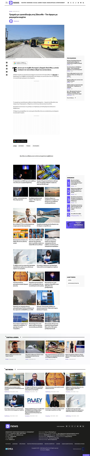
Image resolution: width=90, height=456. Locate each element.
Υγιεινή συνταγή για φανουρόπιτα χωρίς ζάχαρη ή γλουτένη (20, 284)
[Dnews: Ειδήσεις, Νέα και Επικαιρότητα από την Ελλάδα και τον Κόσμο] (14, 2)
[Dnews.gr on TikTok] (76, 3)
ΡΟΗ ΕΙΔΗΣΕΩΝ (71, 58)
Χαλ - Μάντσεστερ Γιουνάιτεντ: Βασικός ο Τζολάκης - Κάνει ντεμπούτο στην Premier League (74, 92)
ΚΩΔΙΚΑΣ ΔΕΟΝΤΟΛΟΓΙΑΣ (67, 443)
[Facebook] (7, 62)
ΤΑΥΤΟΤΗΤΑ (8, 443)
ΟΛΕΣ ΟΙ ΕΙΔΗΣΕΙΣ (60, 426)
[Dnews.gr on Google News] (78, 3)
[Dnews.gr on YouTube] (81, 3)
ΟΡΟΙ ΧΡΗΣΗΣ (22, 443)
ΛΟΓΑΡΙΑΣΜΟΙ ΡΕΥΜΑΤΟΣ (73, 283)
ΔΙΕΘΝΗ (40, 2)
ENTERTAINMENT (60, 2)
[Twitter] (7, 65)
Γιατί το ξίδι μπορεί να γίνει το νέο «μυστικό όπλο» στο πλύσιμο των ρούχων (75, 75)
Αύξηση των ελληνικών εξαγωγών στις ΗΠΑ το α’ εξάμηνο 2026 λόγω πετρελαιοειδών (75, 388)
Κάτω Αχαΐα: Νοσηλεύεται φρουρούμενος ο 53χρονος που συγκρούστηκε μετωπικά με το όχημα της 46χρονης (54, 356)
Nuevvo (47, 449)
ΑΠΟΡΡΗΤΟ (86, 455)
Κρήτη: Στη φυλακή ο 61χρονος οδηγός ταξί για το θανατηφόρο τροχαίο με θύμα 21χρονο (74, 356)
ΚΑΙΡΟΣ (69, 280)
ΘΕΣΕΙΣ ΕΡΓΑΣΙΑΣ (51, 2)
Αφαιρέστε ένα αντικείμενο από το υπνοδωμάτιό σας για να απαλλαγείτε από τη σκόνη (36, 284)
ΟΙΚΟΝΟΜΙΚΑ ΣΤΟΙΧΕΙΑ (79, 443)
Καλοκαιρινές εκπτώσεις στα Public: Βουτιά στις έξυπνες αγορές (20, 241)
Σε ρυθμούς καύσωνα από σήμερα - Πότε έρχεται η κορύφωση (35, 199)
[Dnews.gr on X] (71, 3)
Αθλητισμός (69, 95)
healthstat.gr (7, 391)
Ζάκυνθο (55, 74)
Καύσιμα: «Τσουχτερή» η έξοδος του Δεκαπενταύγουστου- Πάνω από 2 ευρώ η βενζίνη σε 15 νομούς (47, 308)
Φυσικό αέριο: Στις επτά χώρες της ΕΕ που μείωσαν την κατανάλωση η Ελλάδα (35, 325)
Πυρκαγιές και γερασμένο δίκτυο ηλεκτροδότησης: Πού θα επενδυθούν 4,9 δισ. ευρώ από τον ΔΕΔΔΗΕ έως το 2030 (23, 308)
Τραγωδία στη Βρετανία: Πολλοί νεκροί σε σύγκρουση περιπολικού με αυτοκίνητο (34, 356)
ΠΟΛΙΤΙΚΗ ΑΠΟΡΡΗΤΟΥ (49, 443)
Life (68, 77)
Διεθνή (26, 359)
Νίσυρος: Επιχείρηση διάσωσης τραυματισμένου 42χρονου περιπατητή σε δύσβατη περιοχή (74, 62)
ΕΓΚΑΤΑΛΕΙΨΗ (36, 145)
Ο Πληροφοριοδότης (75, 215)
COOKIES (58, 443)
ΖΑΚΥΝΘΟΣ (21, 145)
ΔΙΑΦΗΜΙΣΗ (15, 443)
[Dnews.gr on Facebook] (68, 3)
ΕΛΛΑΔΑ (35, 2)
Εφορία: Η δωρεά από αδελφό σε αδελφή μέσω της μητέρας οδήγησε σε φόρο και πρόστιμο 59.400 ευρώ (47, 182)
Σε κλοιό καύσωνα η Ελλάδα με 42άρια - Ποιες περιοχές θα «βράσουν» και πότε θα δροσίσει (74, 68)
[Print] (7, 75)
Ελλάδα (10, 11)
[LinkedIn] (7, 69)
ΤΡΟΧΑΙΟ (28, 145)
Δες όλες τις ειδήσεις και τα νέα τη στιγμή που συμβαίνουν (36, 156)
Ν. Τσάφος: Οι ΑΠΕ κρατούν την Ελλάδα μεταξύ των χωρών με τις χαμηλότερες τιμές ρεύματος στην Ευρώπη (34, 388)
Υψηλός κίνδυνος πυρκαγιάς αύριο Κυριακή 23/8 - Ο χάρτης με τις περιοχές (75, 86)
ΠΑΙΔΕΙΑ (44, 2)
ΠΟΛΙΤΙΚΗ (23, 2)
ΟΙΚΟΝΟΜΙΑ (30, 2)
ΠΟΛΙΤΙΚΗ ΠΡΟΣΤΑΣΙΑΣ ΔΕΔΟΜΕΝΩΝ (35, 443)
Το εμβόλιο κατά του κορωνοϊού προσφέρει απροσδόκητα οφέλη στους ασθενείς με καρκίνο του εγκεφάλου (24, 267)
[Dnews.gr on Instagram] (73, 3)
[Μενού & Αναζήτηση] (6, 3)
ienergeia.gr (27, 391)
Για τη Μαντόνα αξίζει (76, 213)
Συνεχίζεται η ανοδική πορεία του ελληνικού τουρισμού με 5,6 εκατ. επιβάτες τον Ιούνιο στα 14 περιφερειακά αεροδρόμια (51, 243)
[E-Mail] (7, 72)
